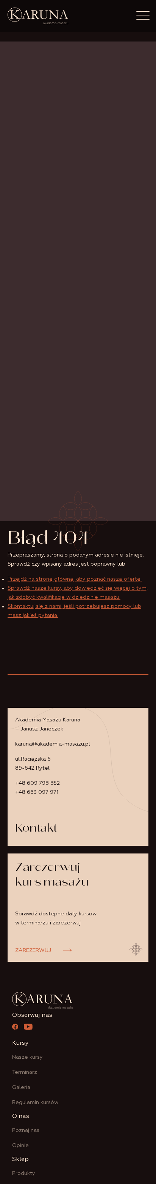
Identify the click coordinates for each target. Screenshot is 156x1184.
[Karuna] (38, 16)
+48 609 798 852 (37, 783)
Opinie (20, 1145)
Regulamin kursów (35, 1102)
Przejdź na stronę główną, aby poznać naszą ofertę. (75, 579)
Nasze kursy (27, 1057)
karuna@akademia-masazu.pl (52, 744)
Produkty (23, 1173)
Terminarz (24, 1072)
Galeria (21, 1087)
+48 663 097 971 (36, 792)
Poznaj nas (25, 1130)
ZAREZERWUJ (33, 950)
